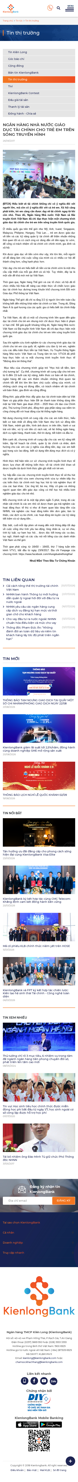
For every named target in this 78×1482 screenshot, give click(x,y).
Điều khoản (17, 1470)
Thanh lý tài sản (19, 106)
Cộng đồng (16, 66)
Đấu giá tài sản (18, 100)
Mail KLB (45, 1470)
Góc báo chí (16, 59)
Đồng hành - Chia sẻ (22, 113)
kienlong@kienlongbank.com (40, 1358)
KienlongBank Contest (23, 93)
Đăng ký (63, 1200)
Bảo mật (32, 1470)
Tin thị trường (17, 79)
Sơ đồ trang (59, 1470)
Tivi (10, 86)
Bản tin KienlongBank (23, 72)
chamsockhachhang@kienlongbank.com (39, 1362)
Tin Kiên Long (17, 52)
